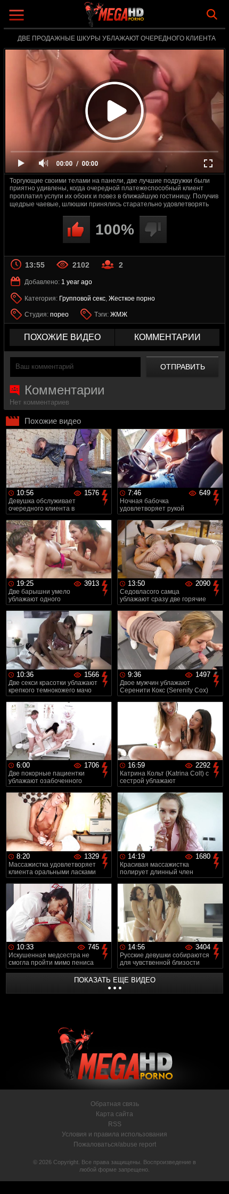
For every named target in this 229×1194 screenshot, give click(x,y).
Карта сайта (114, 1114)
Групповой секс (82, 298)
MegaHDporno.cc (143, 18)
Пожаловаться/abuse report (114, 1144)
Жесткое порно (132, 298)
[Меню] (18, 16)
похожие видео (62, 337)
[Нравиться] (76, 229)
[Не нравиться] (153, 229)
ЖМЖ (118, 314)
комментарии (167, 337)
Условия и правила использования (114, 1134)
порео (59, 314)
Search (212, 14)
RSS (114, 1124)
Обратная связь (115, 1104)
